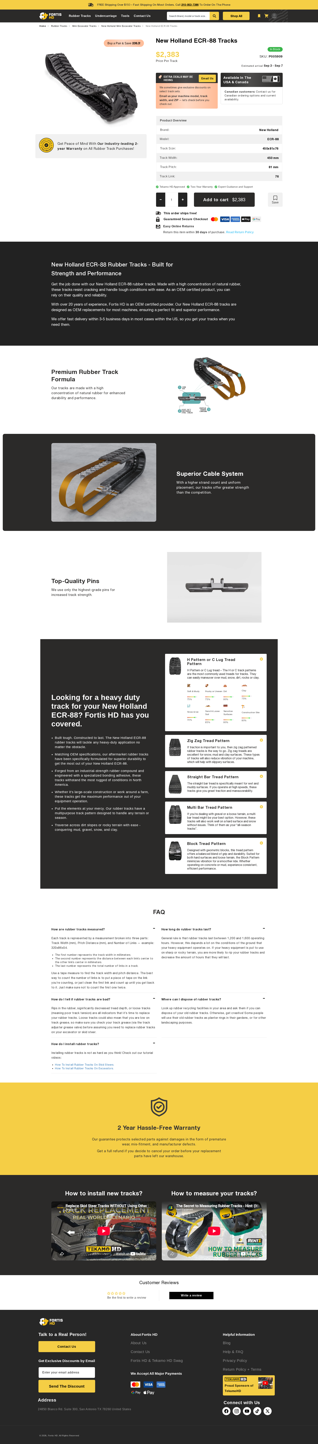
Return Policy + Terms (242, 1369)
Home (42, 26)
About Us (139, 1343)
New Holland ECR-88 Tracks (161, 26)
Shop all (236, 16)
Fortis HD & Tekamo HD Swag (157, 1361)
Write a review (191, 1295)
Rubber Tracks (59, 26)
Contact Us (66, 1346)
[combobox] (188, 16)
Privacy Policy (235, 1361)
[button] (80, 16)
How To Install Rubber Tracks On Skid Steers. (84, 1064)
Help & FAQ (233, 1352)
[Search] (214, 16)
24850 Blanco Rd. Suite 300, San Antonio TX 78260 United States (84, 1409)
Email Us (207, 78)
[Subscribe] (91, 1372)
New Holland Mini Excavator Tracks (121, 26)
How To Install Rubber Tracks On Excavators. (84, 1068)
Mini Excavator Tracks (84, 26)
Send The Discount (66, 1386)
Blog (226, 1343)
